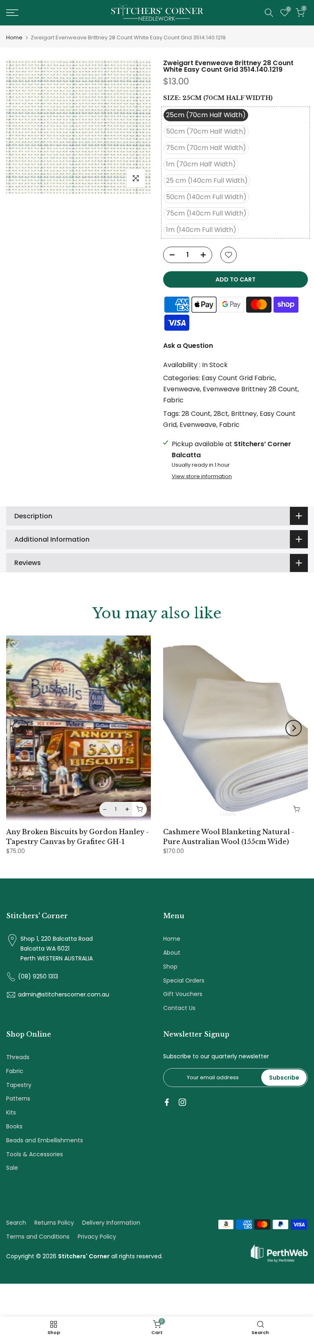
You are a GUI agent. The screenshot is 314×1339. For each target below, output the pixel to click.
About (171, 953)
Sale (12, 1168)
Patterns (18, 1098)
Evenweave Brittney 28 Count (250, 389)
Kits (11, 1112)
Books (14, 1126)
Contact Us (179, 1008)
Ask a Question (188, 345)
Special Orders (183, 980)
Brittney (244, 413)
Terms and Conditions (38, 1236)
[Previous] (20, 728)
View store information (202, 476)
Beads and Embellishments (44, 1140)
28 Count (196, 413)
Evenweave (181, 389)
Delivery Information (111, 1223)
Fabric (173, 400)
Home (14, 37)
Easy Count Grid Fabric (238, 378)
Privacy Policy (97, 1236)
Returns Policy (54, 1223)
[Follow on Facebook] (166, 1102)
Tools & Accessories (34, 1154)
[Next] (293, 728)
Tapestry (18, 1085)
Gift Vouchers (182, 994)
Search (16, 1223)
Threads (17, 1057)
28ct (220, 413)
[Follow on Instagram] (182, 1102)
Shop (170, 966)
